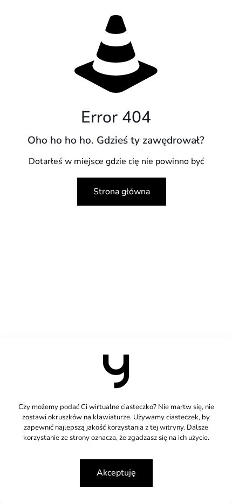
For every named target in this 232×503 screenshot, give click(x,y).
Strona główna (121, 192)
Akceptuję (116, 473)
